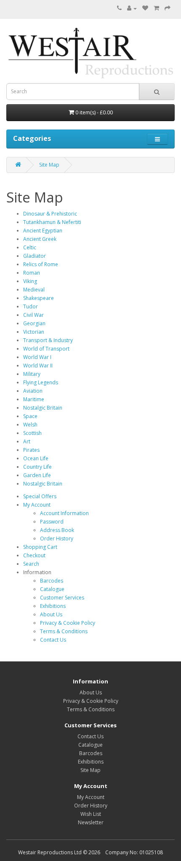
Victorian (33, 331)
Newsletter (91, 822)
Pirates (31, 449)
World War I (37, 357)
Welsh (30, 424)
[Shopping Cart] (156, 8)
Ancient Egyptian (42, 230)
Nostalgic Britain (42, 407)
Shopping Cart (40, 547)
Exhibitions (53, 606)
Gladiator (34, 255)
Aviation (33, 390)
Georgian (34, 323)
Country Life (37, 466)
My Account (37, 504)
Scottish (32, 433)
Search (31, 563)
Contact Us (53, 639)
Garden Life (37, 475)
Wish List (90, 814)
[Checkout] (167, 8)
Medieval (34, 289)
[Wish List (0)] (145, 8)
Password (52, 521)
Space (30, 416)
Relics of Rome (40, 264)
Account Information (64, 513)
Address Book (57, 530)
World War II (38, 365)
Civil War (33, 314)
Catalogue (52, 589)
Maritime (33, 399)
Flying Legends (40, 382)
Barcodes (51, 580)
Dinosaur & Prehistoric (50, 213)
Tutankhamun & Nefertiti (52, 222)
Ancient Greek (39, 239)
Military (31, 374)
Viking (30, 281)
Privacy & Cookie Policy (67, 622)
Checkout (34, 555)
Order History (56, 538)
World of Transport (46, 348)
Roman (31, 272)
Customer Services (62, 597)
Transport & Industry (48, 340)
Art (26, 441)
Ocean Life (35, 458)
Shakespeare (38, 298)
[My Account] (132, 8)
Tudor (30, 306)
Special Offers (39, 496)
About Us (51, 614)
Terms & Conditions (64, 631)
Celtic (29, 247)
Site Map (49, 164)
